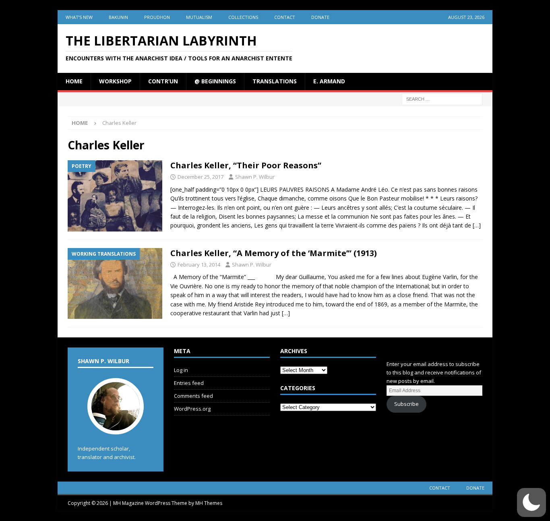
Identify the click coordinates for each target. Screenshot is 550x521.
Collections (243, 17)
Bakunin (118, 17)
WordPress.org (192, 408)
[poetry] (115, 196)
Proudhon (157, 17)
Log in (181, 370)
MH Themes (208, 503)
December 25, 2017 (200, 176)
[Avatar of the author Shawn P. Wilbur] (115, 426)
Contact (284, 17)
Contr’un (163, 81)
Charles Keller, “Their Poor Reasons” (245, 165)
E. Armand (329, 81)
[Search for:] (442, 98)
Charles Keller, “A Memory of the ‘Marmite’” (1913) (273, 253)
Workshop (115, 81)
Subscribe (406, 403)
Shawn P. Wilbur (255, 176)
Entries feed (189, 383)
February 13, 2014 (199, 264)
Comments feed (193, 395)
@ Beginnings (215, 81)
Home (74, 81)
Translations (274, 81)
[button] (531, 502)
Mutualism (199, 17)
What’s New (79, 17)
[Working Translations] (115, 283)
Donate (320, 17)
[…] (477, 225)
